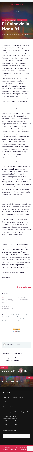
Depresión (4, 316)
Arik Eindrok (16, 4)
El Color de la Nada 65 (10, 421)
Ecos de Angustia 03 (9, 412)
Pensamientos (22, 20)
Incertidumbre (5, 318)
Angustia (15, 314)
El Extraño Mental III (7, 305)
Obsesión (4, 321)
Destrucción (11, 316)
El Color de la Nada (9, 20)
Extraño (22, 316)
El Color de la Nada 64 (10, 425)
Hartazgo (27, 316)
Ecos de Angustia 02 (22, 412)
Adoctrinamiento (8, 314)
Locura (11, 318)
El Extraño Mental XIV (22, 296)
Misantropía (23, 318)
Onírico (9, 321)
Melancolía (17, 318)
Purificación (15, 321)
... (22, 346)
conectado (21, 358)
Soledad (20, 321)
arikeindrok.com (7, 449)
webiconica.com (25, 449)
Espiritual (17, 316)
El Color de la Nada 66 (10, 416)
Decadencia (26, 314)
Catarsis (20, 314)
